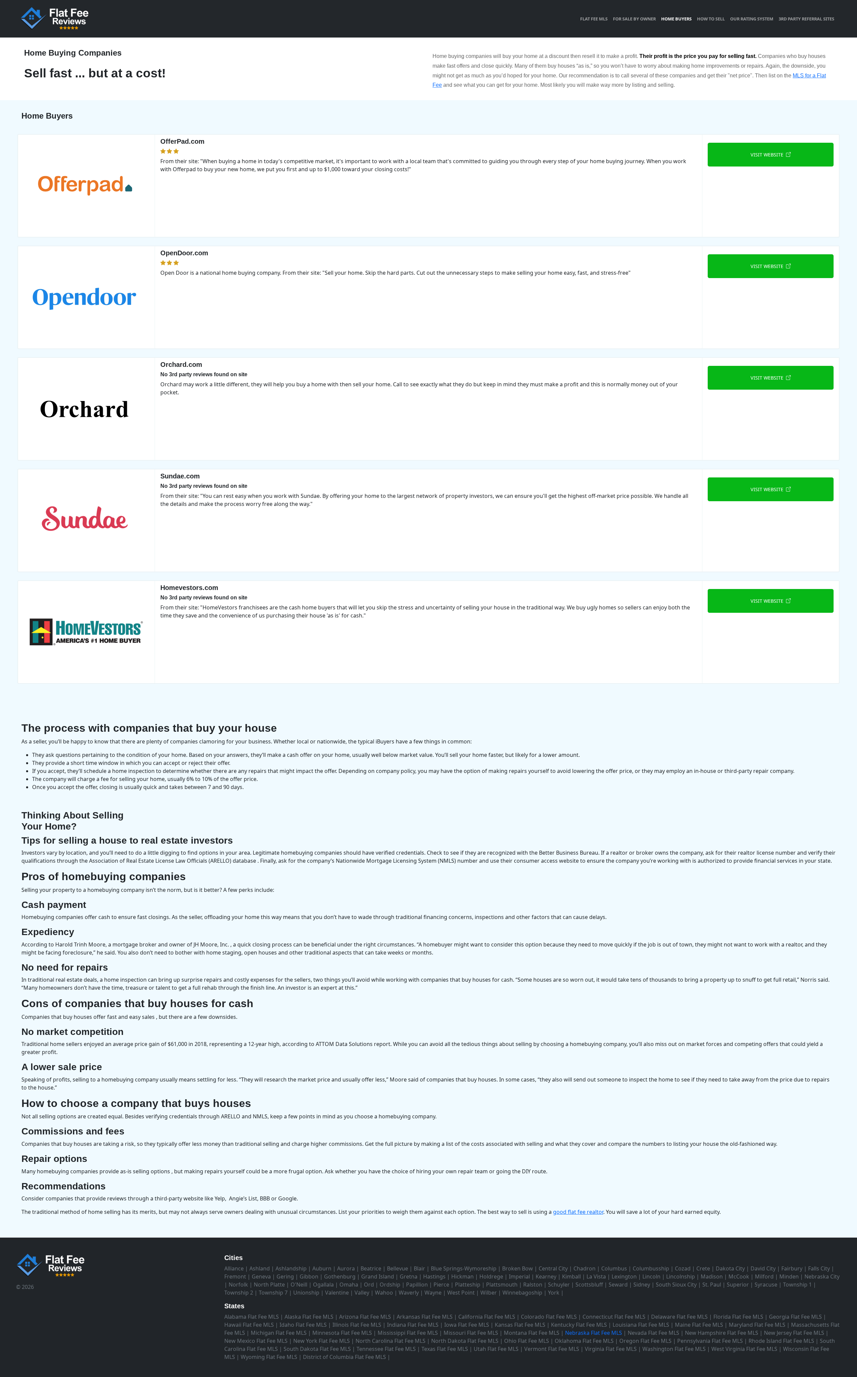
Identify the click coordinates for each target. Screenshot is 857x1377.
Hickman (462, 1276)
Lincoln (651, 1276)
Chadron (584, 1268)
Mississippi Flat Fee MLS (408, 1332)
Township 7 (273, 1292)
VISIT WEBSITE (768, 154)
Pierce (441, 1284)
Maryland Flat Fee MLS (757, 1324)
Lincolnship (680, 1276)
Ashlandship (291, 1268)
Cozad (683, 1268)
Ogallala (323, 1284)
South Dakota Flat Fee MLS (317, 1349)
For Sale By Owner (634, 19)
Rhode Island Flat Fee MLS (781, 1341)
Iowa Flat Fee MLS (466, 1324)
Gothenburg (340, 1276)
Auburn (321, 1268)
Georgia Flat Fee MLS (795, 1316)
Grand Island (377, 1276)
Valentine (337, 1292)
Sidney (641, 1284)
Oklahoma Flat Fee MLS (584, 1341)
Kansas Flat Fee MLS (520, 1324)
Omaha (348, 1284)
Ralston (532, 1284)
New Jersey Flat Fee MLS (794, 1332)
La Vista (596, 1276)
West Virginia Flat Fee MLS (744, 1349)
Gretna (408, 1276)
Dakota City (730, 1268)
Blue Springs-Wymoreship (463, 1268)
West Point (461, 1292)
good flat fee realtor (578, 1212)
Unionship (306, 1292)
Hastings (434, 1276)
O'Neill (299, 1284)
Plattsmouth (502, 1284)
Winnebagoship (522, 1292)
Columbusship (651, 1268)
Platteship (467, 1284)
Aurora (346, 1268)
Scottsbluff (589, 1284)
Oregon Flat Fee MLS (645, 1341)
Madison (712, 1276)
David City (763, 1268)
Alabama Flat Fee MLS (251, 1316)
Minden (789, 1276)
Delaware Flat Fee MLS (679, 1316)
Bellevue (397, 1268)
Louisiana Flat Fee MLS (641, 1324)
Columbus (614, 1268)
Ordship (390, 1284)
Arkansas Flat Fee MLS (425, 1316)
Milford (764, 1276)
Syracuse (766, 1284)
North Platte (269, 1284)
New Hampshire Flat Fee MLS (721, 1332)
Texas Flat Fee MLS (444, 1349)
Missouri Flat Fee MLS (471, 1332)
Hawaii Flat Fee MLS (249, 1324)
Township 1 (797, 1284)
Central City (553, 1268)
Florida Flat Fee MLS (738, 1316)
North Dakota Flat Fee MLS (464, 1341)
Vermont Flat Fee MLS (551, 1349)
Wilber (488, 1292)
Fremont (235, 1276)
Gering (285, 1276)
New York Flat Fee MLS (321, 1341)
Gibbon (309, 1276)
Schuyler (559, 1284)
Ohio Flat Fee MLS (526, 1341)
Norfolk (238, 1284)
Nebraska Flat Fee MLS (593, 1332)
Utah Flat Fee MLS (496, 1349)
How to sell (711, 19)
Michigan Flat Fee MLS (279, 1332)
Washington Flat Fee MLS (674, 1349)
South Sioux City (676, 1284)
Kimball (571, 1276)
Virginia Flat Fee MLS (611, 1349)
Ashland (259, 1268)
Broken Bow (517, 1268)
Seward (618, 1284)
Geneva (261, 1276)
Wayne (433, 1292)
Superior (738, 1284)
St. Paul (711, 1284)
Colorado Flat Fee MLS (549, 1316)
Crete (703, 1268)
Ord (369, 1284)
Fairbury (791, 1268)
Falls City (819, 1268)
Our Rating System (751, 19)
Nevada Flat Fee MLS (653, 1332)
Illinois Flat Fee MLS (356, 1324)
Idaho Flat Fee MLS (303, 1324)
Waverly (409, 1292)
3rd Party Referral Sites (806, 19)
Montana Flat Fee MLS (531, 1332)
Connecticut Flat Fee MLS (613, 1316)
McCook (738, 1276)
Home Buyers (676, 19)
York (553, 1292)
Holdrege (491, 1276)
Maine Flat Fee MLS (699, 1324)
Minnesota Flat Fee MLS (342, 1332)
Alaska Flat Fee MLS (309, 1316)
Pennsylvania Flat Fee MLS (710, 1341)
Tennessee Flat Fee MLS (386, 1349)
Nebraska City (822, 1276)
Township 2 (238, 1292)
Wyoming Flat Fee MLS (269, 1357)
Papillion (417, 1284)
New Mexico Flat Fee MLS (256, 1341)
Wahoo (384, 1292)
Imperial (519, 1276)
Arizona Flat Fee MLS (365, 1316)
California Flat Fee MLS (486, 1316)
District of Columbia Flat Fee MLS (344, 1357)
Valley (362, 1292)
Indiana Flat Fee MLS (413, 1324)
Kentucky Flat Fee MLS (579, 1324)
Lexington (624, 1276)
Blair (419, 1268)
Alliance (234, 1268)
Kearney (546, 1276)
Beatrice (371, 1268)
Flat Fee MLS (594, 19)
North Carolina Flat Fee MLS (390, 1341)
